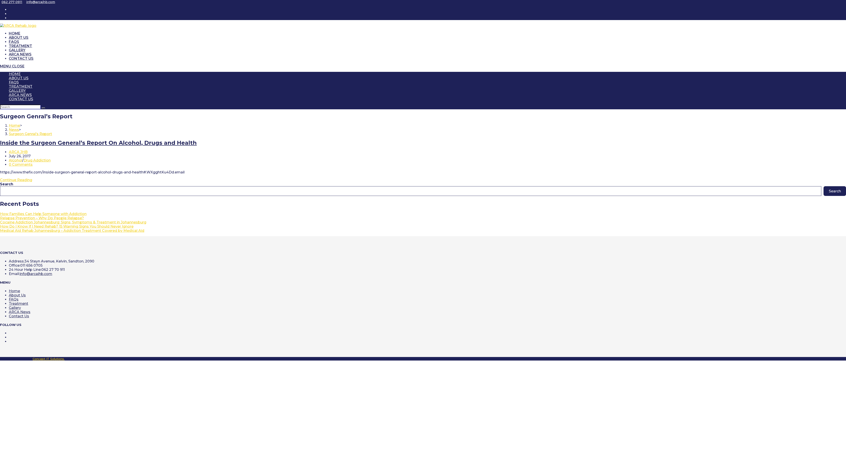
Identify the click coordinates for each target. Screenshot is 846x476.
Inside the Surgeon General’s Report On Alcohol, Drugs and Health (98, 142)
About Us (18, 78)
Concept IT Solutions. (49, 359)
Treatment (20, 86)
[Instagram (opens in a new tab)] (11, 18)
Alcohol (15, 160)
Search (6, 184)
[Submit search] (43, 108)
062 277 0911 (12, 2)
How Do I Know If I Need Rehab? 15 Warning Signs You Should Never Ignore (67, 226)
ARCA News (20, 95)
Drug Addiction (37, 160)
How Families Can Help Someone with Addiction (43, 214)
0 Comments (21, 164)
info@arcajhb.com (40, 2)
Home (15, 74)
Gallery (17, 91)
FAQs (14, 82)
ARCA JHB (18, 152)
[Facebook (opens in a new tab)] (11, 14)
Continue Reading (16, 180)
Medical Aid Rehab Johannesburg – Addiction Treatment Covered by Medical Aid (72, 231)
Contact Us (21, 99)
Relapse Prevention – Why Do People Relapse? (42, 218)
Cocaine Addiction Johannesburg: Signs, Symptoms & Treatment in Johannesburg (73, 222)
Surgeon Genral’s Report (30, 134)
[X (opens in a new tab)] (11, 9)
